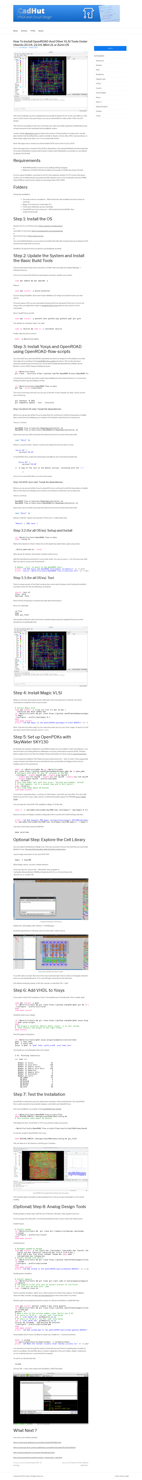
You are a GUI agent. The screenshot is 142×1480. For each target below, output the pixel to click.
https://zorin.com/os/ (36, 236)
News (15, 31)
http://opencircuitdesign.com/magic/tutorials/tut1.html (34, 1453)
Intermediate (101, 93)
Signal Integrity (102, 107)
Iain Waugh (23, 47)
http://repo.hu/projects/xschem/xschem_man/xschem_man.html (37, 1458)
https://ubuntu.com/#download (50, 226)
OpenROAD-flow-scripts (46, 361)
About (40, 31)
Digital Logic (101, 79)
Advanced (100, 61)
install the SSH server (50, 306)
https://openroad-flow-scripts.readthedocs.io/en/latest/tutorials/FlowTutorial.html (44, 1448)
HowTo (99, 88)
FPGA (33, 31)
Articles (24, 31)
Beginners (100, 74)
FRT (127, 1476)
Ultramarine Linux (31, 133)
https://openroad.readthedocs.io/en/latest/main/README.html (37, 1443)
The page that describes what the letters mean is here (45, 849)
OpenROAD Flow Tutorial (51, 1109)
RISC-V (99, 102)
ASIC (98, 70)
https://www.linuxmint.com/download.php (47, 231)
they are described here (44, 1296)
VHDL (98, 116)
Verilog (99, 111)
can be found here (79, 754)
